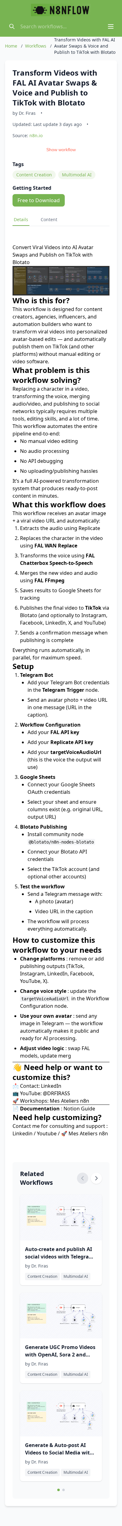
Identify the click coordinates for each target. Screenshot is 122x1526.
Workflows (35, 46)
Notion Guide (79, 1108)
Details (21, 219)
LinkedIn (51, 1085)
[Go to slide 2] (63, 1490)
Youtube (47, 1133)
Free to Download (39, 200)
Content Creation (34, 175)
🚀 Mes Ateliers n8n (84, 1133)
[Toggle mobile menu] (110, 26)
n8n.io (36, 135)
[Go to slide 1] (58, 1490)
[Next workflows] (96, 1178)
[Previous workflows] (82, 1178)
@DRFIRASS (56, 1093)
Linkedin (23, 1133)
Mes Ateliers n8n (69, 1100)
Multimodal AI (77, 175)
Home (11, 46)
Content (49, 219)
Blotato (69, 851)
